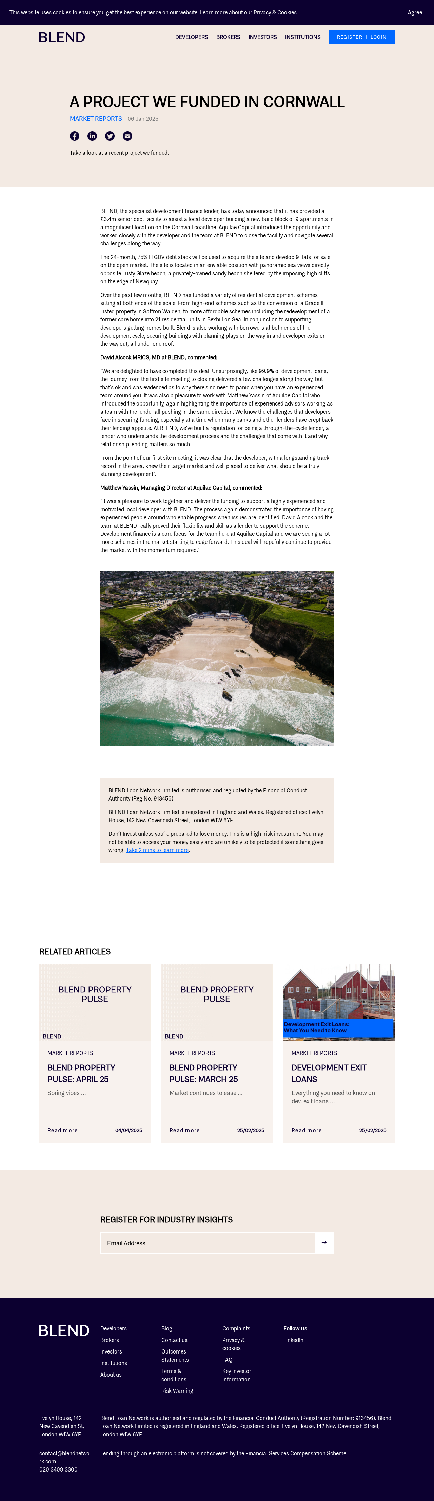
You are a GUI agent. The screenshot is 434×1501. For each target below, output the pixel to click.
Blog (166, 1328)
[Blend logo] (62, 37)
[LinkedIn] (92, 136)
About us (111, 1374)
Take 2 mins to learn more (157, 850)
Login (379, 37)
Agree (415, 12)
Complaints (236, 1328)
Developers (191, 37)
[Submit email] (324, 1243)
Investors (263, 37)
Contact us (174, 1340)
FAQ (227, 1359)
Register (349, 37)
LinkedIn (293, 1340)
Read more (62, 1130)
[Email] (127, 136)
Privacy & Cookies (275, 12)
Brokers (228, 37)
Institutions (303, 37)
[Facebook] (74, 136)
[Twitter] (110, 136)
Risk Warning (177, 1391)
